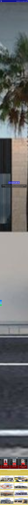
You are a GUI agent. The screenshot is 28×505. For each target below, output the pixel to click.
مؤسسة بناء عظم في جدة (14, 184)
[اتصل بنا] (1, 303)
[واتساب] (1, 305)
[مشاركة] (1, 301)
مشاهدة (23, 463)
